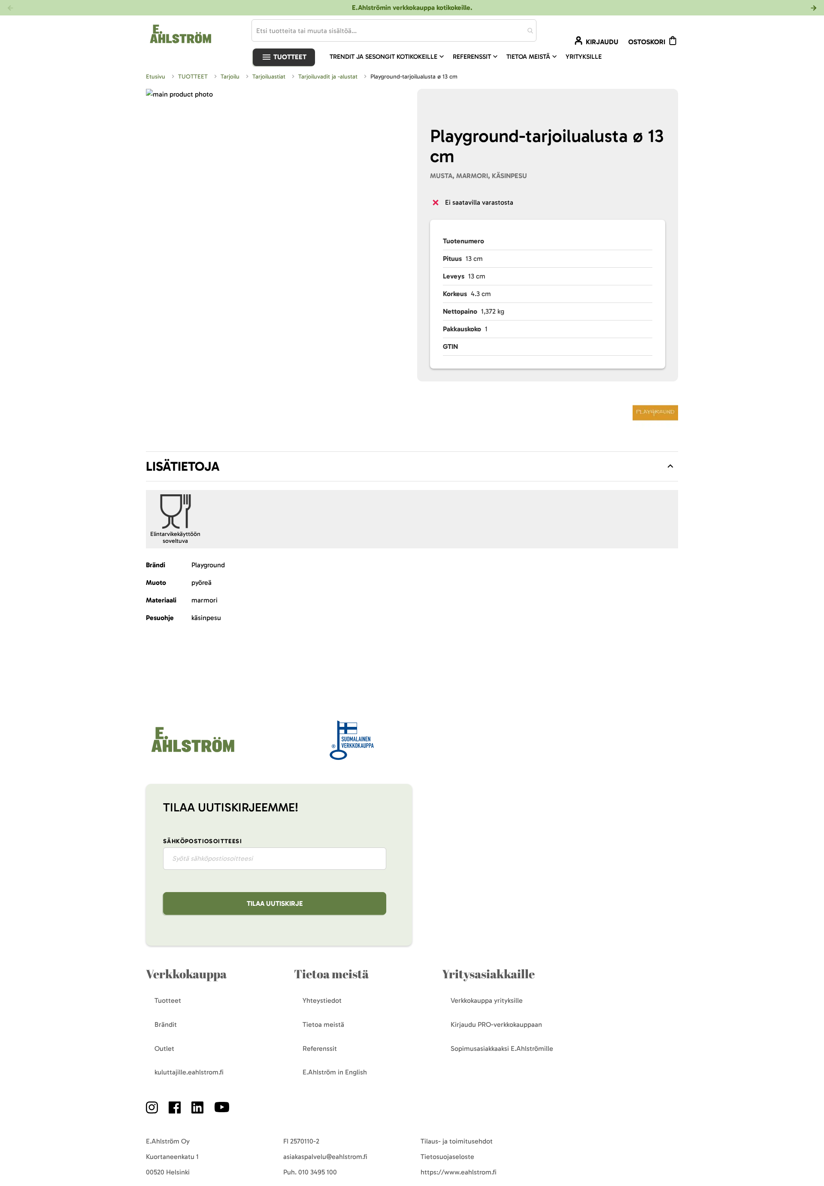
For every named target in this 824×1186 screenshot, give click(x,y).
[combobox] (393, 30)
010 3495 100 (317, 1172)
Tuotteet (289, 57)
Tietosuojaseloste (447, 1157)
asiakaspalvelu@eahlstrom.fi (325, 1157)
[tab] (412, 466)
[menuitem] (388, 56)
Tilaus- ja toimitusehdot (457, 1141)
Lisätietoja (183, 466)
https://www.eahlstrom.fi (459, 1172)
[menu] (469, 56)
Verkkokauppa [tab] (186, 973)
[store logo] (192, 753)
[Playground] (655, 414)
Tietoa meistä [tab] (331, 973)
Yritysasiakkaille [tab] (488, 973)
